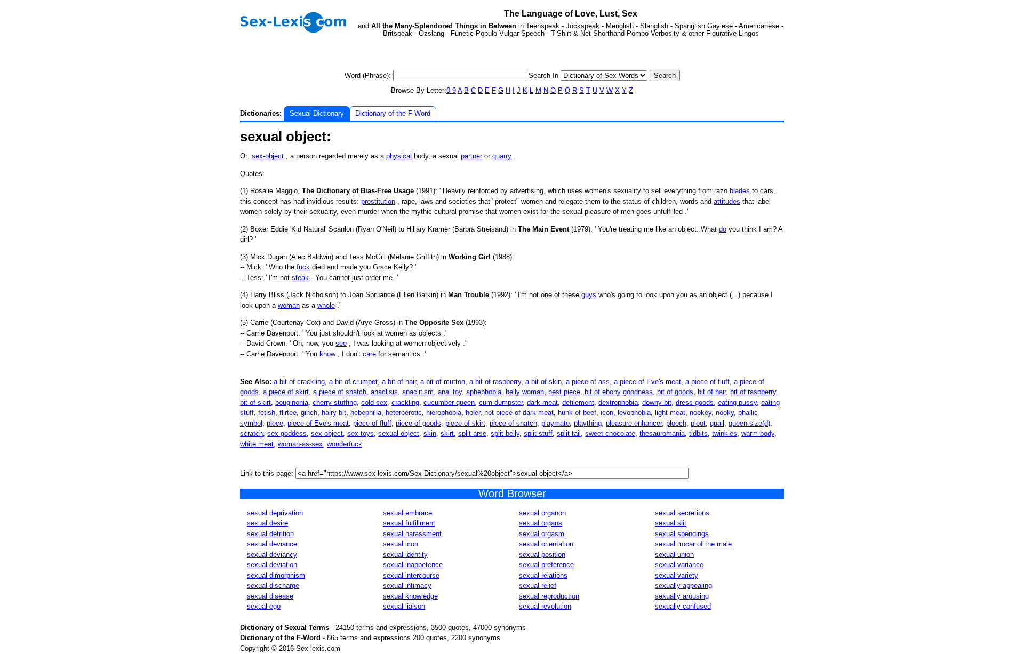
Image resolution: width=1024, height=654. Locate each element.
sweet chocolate (610, 433)
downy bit (656, 402)
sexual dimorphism (276, 575)
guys (588, 295)
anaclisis (384, 392)
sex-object (268, 156)
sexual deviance (272, 544)
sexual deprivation (275, 513)
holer (473, 413)
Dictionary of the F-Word (392, 113)
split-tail (569, 433)
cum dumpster (501, 402)
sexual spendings (682, 534)
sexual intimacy (407, 585)
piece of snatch (513, 423)
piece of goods (418, 423)
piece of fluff (372, 423)
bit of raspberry (753, 392)
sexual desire (267, 523)
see (341, 343)
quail (717, 423)
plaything (588, 423)
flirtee (288, 413)
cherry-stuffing (335, 402)
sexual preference (546, 565)
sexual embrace (407, 513)
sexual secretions (682, 513)
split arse (472, 433)
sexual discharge (273, 585)
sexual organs (540, 523)
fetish (266, 413)
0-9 (451, 90)
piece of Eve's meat (318, 423)
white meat (257, 444)
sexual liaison (404, 606)
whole (326, 305)
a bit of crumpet (353, 382)
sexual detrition (270, 534)
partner (471, 156)
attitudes (727, 201)
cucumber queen (449, 402)
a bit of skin (543, 382)
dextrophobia (618, 402)
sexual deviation (272, 565)
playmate (555, 423)
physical (399, 156)
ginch (309, 413)
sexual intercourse (411, 575)
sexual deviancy (272, 555)
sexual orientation (546, 544)
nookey (700, 413)
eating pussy (737, 402)
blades (740, 191)
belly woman (525, 392)
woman (289, 305)
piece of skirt (465, 423)
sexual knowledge (410, 596)
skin (429, 433)
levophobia (634, 413)
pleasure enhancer (634, 423)
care (369, 354)
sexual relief (537, 585)
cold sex (374, 402)
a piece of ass (588, 382)
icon (607, 413)
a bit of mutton (442, 382)
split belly (505, 433)
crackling (405, 402)
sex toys (360, 433)
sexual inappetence (413, 565)
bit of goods (675, 392)
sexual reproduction (549, 596)
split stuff (538, 433)
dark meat (542, 402)
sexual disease (270, 596)
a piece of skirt (286, 392)
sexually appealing (683, 585)
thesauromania (662, 433)
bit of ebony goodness (619, 392)
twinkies (724, 433)
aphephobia (483, 392)
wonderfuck (344, 444)
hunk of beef (577, 413)
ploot (698, 423)
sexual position (542, 555)
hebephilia (365, 413)
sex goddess (287, 433)
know (327, 354)
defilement (578, 402)
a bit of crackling (299, 382)
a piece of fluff (707, 382)
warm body (757, 433)
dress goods (695, 402)
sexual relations (543, 575)
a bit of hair (399, 382)
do (722, 229)
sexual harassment (412, 534)
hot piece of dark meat (519, 413)
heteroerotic (404, 413)
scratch (251, 433)
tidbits (698, 433)
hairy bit (334, 413)
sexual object (398, 433)
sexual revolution (545, 606)
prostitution (378, 201)
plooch (676, 423)
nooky (725, 413)
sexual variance (679, 565)
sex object (327, 433)
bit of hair (712, 392)
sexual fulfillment (409, 523)
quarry (501, 156)
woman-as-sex (300, 444)
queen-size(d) (749, 423)
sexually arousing (682, 596)
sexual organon (542, 513)
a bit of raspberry (495, 382)
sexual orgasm (541, 534)
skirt (447, 433)
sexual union (674, 555)
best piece (564, 392)
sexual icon (400, 544)
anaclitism (418, 392)
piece (275, 423)
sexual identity (405, 555)
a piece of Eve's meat (647, 382)
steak (300, 278)
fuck (303, 267)
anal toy (450, 392)
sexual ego (264, 606)
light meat (670, 413)
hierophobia (443, 413)
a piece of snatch (339, 392)
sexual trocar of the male (693, 544)
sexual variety (676, 575)
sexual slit (670, 523)
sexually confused (683, 606)
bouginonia (291, 402)
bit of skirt (255, 402)
